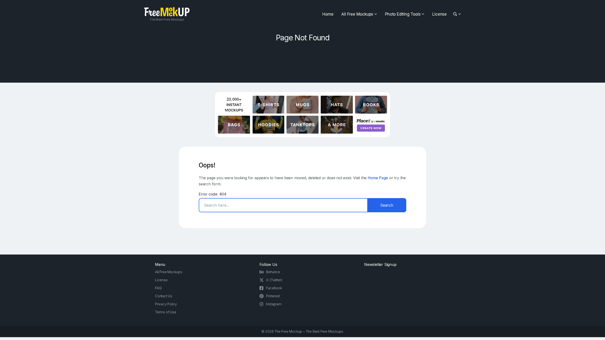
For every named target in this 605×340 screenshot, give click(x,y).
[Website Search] (456, 14)
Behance (273, 272)
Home (327, 14)
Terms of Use (165, 312)
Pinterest (273, 296)
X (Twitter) (274, 280)
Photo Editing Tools (402, 14)
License (439, 14)
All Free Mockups (357, 14)
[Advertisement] (302, 60)
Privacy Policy (166, 304)
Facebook (274, 288)
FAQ (158, 288)
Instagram (273, 304)
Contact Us (163, 296)
